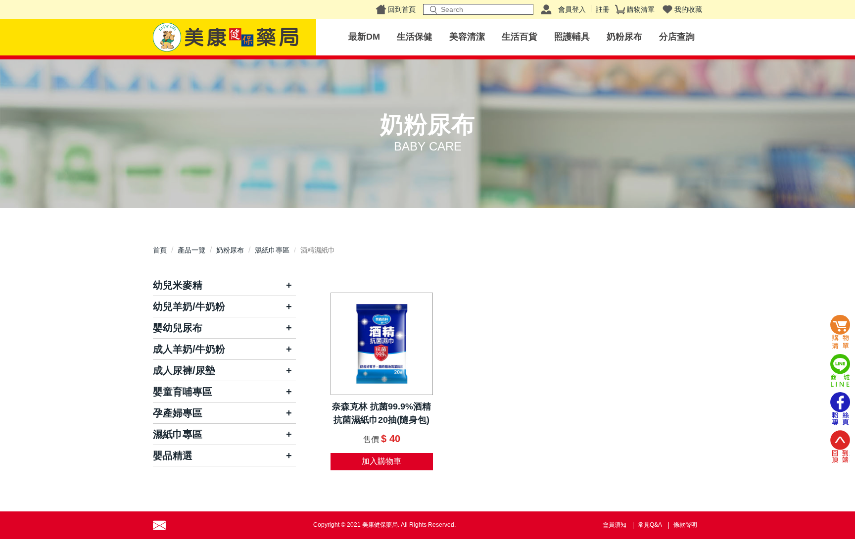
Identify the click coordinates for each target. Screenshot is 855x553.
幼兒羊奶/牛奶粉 (189, 306)
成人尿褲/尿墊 (184, 370)
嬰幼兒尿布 (177, 327)
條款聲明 (685, 524)
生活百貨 (519, 37)
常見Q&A (650, 524)
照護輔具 (572, 37)
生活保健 (414, 37)
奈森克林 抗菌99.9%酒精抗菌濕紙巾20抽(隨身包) (381, 413)
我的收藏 (688, 9)
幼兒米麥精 (177, 285)
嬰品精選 (172, 455)
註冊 (603, 9)
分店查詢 (677, 37)
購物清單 (641, 9)
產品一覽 (191, 250)
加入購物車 (381, 461)
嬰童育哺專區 (182, 391)
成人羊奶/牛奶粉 (189, 349)
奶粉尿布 (624, 37)
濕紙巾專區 (272, 250)
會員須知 (614, 524)
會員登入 (572, 9)
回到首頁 (402, 9)
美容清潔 (467, 37)
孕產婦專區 (177, 412)
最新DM (364, 37)
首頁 (160, 250)
